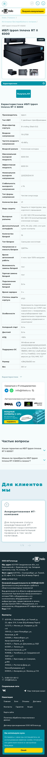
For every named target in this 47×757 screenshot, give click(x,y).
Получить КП (23, 93)
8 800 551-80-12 (11, 678)
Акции (30, 707)
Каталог (11, 18)
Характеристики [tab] (10, 83)
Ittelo (4, 18)
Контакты (8, 707)
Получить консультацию (33, 11)
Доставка (37, 701)
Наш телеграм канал (36, 691)
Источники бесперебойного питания (19, 22)
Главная (7, 701)
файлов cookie (25, 740)
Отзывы (25, 701)
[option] (23, 52)
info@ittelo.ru (23, 390)
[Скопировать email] (33, 390)
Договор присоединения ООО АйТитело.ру (22, 725)
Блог (16, 701)
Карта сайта (9, 712)
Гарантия (19, 707)
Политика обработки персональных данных (19, 718)
